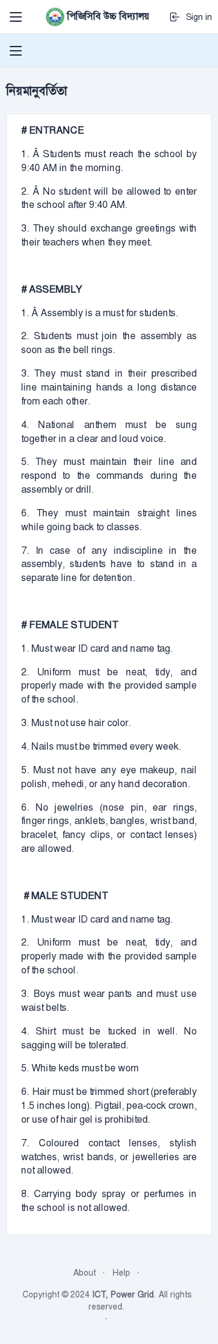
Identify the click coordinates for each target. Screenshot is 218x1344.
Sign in (196, 16)
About (84, 1272)
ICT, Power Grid (123, 1294)
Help (121, 1272)
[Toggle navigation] (15, 17)
